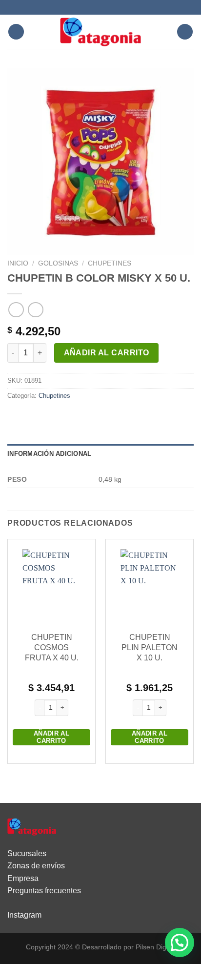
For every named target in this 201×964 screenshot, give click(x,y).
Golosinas (58, 263)
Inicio (17, 263)
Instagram (24, 915)
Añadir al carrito (106, 353)
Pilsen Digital (155, 947)
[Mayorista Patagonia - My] (31, 826)
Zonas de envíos (36, 865)
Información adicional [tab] (49, 453)
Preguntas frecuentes (44, 890)
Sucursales (26, 853)
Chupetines (109, 263)
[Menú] (16, 32)
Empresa (23, 878)
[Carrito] (185, 32)
